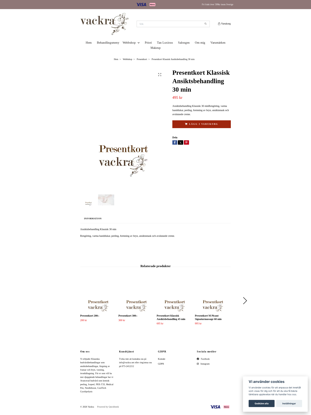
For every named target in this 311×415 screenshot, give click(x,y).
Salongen (184, 54)
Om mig (200, 54)
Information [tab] (93, 230)
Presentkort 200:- (89, 327)
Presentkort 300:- (128, 327)
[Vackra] (118, 29)
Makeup (155, 59)
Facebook (205, 371)
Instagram (205, 376)
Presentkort (142, 71)
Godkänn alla (262, 403)
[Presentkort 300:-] (136, 306)
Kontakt (161, 371)
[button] (139, 54)
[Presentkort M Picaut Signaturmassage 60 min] (213, 306)
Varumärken (217, 54)
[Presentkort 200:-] (98, 306)
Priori (148, 54)
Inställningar (289, 403)
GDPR (161, 376)
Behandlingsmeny (108, 54)
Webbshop (129, 54)
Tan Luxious (165, 54)
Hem (89, 54)
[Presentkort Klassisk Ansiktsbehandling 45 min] (174, 306)
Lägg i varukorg (203, 136)
